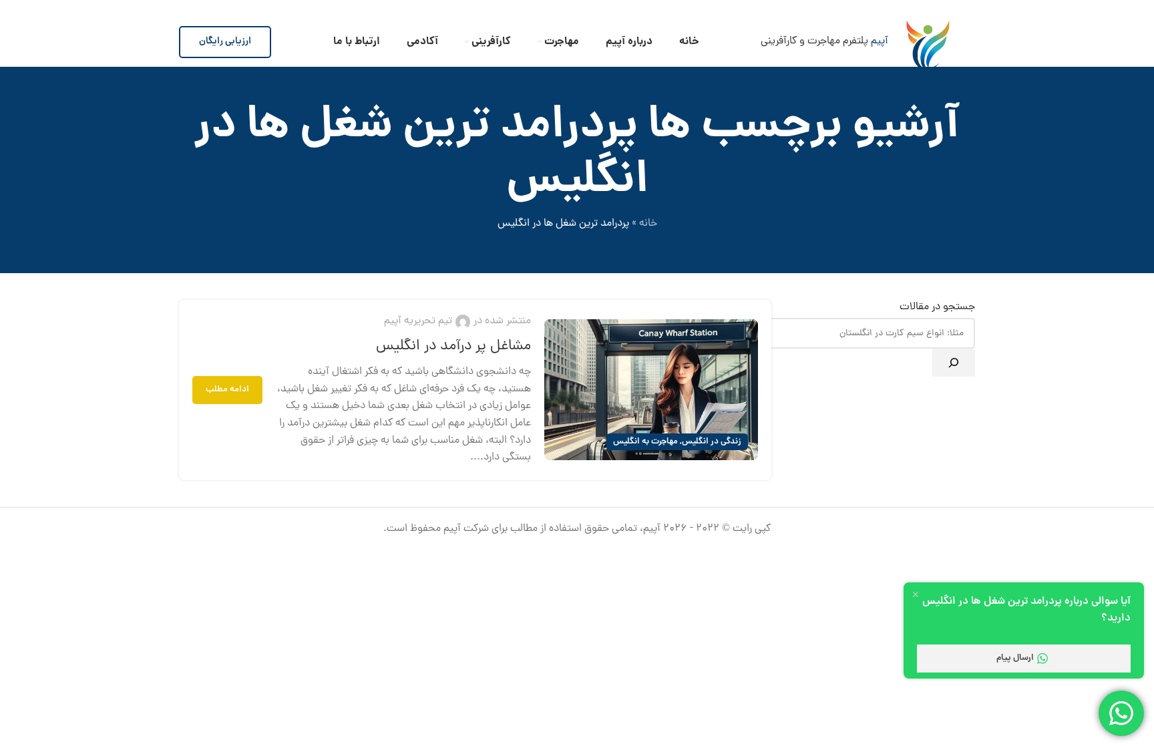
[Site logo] (928, 41)
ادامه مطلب (227, 390)
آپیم (879, 41)
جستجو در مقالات (937, 307)
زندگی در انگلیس (711, 441)
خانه (648, 224)
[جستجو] (953, 363)
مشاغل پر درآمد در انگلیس (453, 346)
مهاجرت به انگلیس (645, 441)
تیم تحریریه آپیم (418, 321)
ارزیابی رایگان (225, 41)
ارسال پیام (1015, 658)
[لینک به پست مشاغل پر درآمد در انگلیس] (651, 389)
